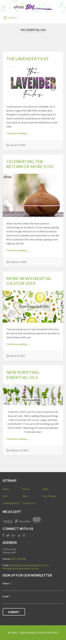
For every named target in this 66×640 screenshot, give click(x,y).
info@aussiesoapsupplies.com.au (21, 568)
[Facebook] (4, 535)
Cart (5, 495)
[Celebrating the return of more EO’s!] (33, 195)
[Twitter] (8, 535)
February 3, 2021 (18, 262)
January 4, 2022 (17, 145)
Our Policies (49, 495)
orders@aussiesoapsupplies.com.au (29, 565)
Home (6, 488)
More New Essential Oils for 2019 (29, 281)
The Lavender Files (27, 58)
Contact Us (29, 503)
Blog (25, 495)
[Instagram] (24, 535)
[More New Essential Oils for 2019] (33, 307)
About (26, 488)
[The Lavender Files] (33, 83)
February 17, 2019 (19, 450)
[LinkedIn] (19, 535)
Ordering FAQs (11, 503)
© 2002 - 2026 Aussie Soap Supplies (33, 632)
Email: (7, 596)
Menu (12, 17)
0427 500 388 (18, 558)
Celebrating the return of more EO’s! (30, 164)
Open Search (60, 17)
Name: (7, 583)
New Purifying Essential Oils (22, 375)
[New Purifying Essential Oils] (33, 395)
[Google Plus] (14, 535)
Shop (45, 488)
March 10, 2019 (17, 355)
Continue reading (22, 133)
